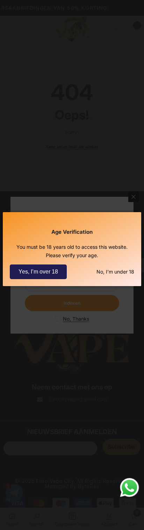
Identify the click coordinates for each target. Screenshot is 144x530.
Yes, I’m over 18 (38, 272)
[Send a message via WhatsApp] (129, 488)
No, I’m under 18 (115, 272)
